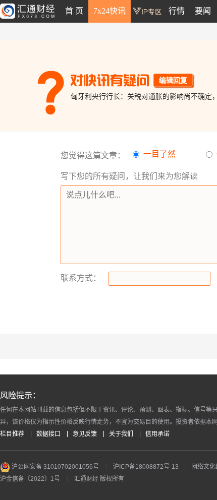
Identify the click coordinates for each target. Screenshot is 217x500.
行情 (177, 11)
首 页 (74, 11)
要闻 (203, 11)
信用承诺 (157, 434)
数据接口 (48, 434)
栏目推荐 (12, 434)
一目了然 (159, 154)
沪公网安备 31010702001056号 (54, 466)
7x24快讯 (109, 11)
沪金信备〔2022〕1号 (30, 478)
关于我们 (121, 434)
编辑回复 (173, 80)
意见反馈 (85, 434)
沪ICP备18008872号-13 (146, 466)
